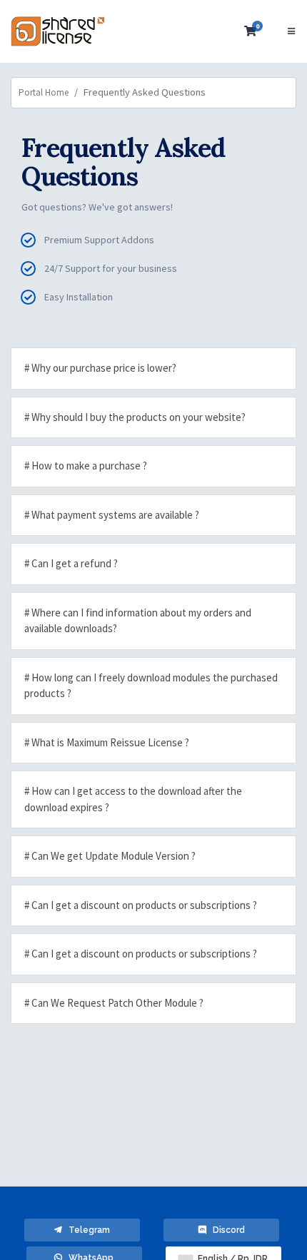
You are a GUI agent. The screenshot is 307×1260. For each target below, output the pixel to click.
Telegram (86, 1230)
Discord (225, 1230)
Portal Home (44, 92)
